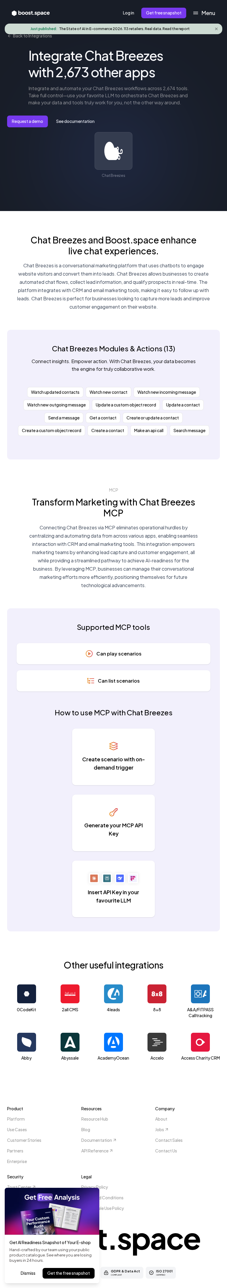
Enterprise (17, 1161)
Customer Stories (24, 1140)
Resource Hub (94, 1118)
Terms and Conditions (102, 1197)
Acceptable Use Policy (102, 1208)
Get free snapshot (163, 12)
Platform (16, 1118)
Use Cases (17, 1129)
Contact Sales (169, 1140)
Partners (15, 1150)
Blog (85, 1129)
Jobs (159, 1129)
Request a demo (27, 121)
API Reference (94, 1150)
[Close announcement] (216, 28)
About (161, 1118)
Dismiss (28, 1273)
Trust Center (19, 1187)
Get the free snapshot (68, 1273)
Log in (128, 12)
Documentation (96, 1140)
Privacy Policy (94, 1187)
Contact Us (166, 1150)
